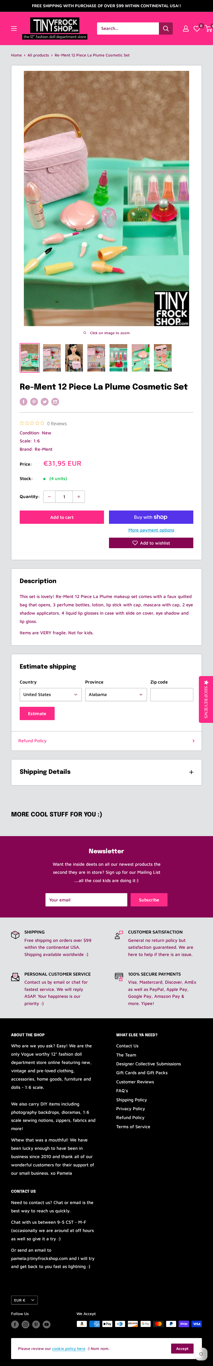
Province (94, 681)
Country (28, 681)
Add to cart (61, 517)
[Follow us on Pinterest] (36, 1325)
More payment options (151, 529)
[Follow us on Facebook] (15, 1325)
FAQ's (122, 1090)
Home (16, 55)
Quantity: (30, 496)
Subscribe (149, 899)
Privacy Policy (130, 1108)
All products (38, 55)
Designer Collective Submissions (148, 1063)
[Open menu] (14, 28)
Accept (182, 1348)
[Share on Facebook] (23, 401)
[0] (197, 28)
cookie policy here (68, 1348)
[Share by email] (55, 401)
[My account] (186, 28)
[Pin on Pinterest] (34, 401)
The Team (126, 1054)
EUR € (19, 1300)
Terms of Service (133, 1126)
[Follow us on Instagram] (25, 1325)
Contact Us (127, 1045)
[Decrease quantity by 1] (49, 496)
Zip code (159, 681)
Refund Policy (32, 740)
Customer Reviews (135, 1081)
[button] (151, 543)
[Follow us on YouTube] (46, 1325)
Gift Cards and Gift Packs (142, 1072)
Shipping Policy (131, 1099)
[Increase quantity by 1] (79, 496)
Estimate (37, 713)
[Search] (166, 28)
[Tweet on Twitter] (45, 401)
